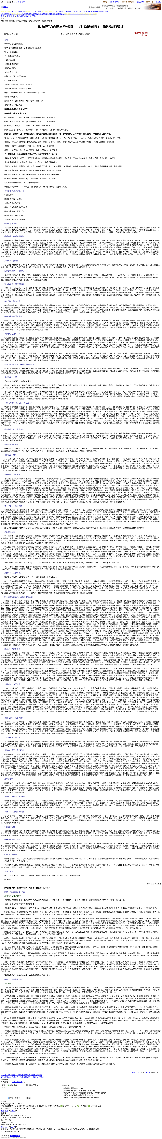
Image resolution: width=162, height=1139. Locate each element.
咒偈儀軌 (32, 14)
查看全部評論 (17, 1082)
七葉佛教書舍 (15, 1136)
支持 (6, 1111)
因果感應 (83, 11)
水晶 (2, 1133)
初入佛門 (15, 11)
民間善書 (53, 14)
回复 (2, 1111)
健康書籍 (60, 14)
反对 (13, 1111)
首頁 (2, 16)
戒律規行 (25, 14)
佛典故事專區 (6, 14)
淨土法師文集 (61, 11)
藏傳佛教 (76, 11)
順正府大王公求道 (12, 1133)
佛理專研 (22, 11)
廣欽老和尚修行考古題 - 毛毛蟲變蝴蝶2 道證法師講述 (22, 1077)
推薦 (133, 1072)
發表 (28, 1098)
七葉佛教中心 (114, 2)
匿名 (31, 1085)
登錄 (15, 2)
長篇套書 (39, 14)
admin (148, 1072)
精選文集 (46, 14)
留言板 (158, 2)
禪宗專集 (69, 11)
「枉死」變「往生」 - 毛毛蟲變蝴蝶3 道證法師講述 (21, 1075)
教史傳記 (97, 11)
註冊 (19, 2)
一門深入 (104, 11)
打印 (137, 1072)
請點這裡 (140, 2)
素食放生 (90, 11)
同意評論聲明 (14, 1098)
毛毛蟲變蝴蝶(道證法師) (26, 16)
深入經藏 (37, 11)
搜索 (23, 2)
